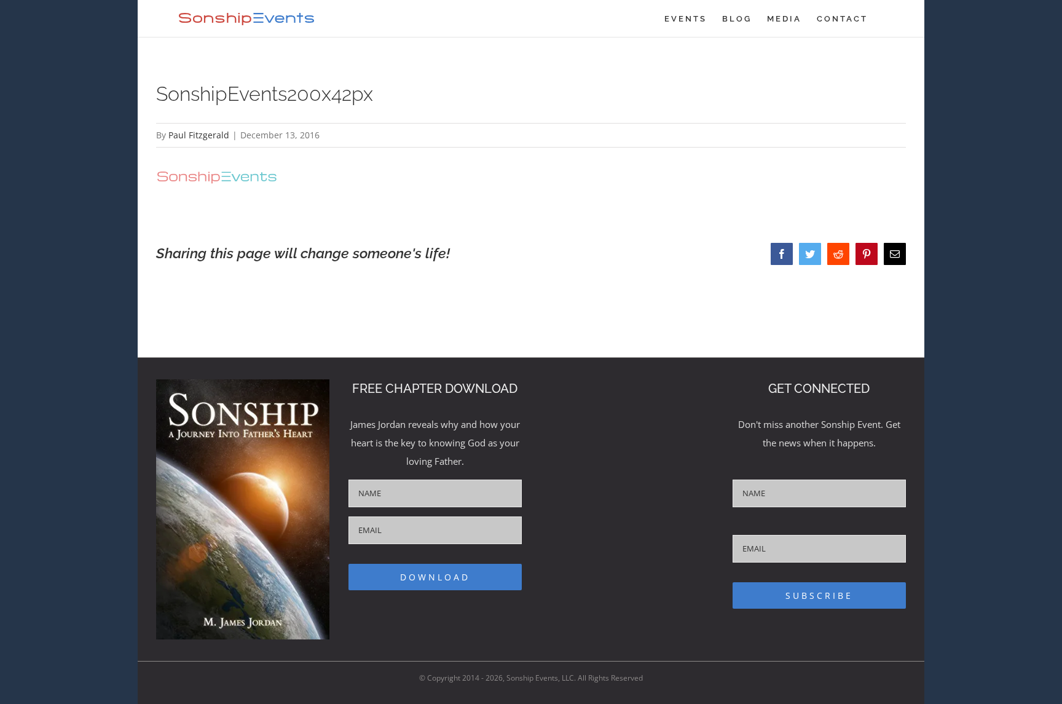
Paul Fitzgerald (198, 135)
